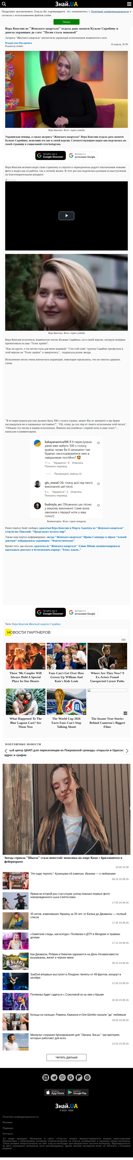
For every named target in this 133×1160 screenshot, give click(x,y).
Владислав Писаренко (18, 43)
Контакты (8, 1133)
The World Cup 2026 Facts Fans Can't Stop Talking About (66, 723)
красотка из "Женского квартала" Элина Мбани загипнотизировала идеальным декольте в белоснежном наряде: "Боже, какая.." (62, 548)
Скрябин (55, 624)
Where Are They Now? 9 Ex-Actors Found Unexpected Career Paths (107, 677)
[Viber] (62, 1077)
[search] (4, 4)
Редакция (8, 1128)
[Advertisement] (66, 391)
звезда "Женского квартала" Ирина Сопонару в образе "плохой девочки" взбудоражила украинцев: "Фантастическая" (65, 538)
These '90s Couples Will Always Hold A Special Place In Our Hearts (26, 677)
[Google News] (70, 1077)
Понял (66, 21)
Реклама (7, 1122)
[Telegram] (54, 1077)
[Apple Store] (55, 1092)
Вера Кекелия (20, 624)
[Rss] (45, 1077)
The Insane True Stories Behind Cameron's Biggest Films (107, 723)
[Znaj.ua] (66, 4)
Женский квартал (39, 624)
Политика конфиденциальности (21, 1116)
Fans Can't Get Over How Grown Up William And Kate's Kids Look (66, 677)
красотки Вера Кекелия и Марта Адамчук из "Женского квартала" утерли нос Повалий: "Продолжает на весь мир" (64, 529)
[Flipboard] (79, 1077)
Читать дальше (67, 1057)
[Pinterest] (87, 1077)
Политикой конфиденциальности (110, 11)
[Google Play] (77, 1092)
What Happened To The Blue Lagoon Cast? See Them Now (26, 723)
